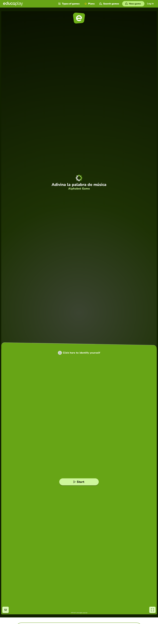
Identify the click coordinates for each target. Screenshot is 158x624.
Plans (91, 3)
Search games (111, 3)
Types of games (70, 3)
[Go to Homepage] (13, 3)
